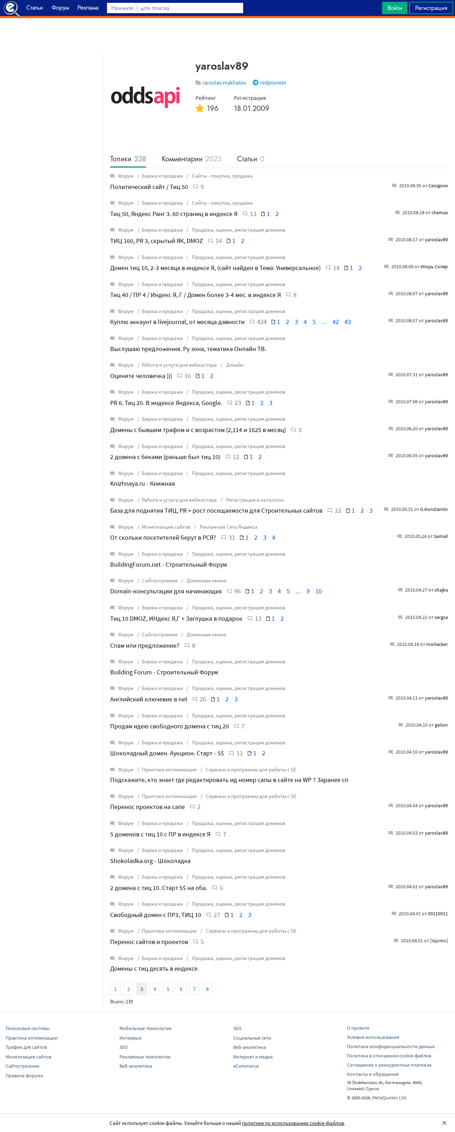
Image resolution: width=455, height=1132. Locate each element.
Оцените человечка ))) (141, 376)
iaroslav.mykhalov (224, 82)
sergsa (441, 617)
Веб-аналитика (135, 1066)
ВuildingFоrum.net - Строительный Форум (168, 564)
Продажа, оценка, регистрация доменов (238, 229)
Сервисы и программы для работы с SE (250, 769)
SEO (123, 1047)
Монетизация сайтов (166, 526)
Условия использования (373, 1037)
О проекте (358, 1028)
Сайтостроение (159, 580)
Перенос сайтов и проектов (149, 942)
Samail (441, 536)
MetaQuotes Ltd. (389, 1097)
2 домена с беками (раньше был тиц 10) (165, 457)
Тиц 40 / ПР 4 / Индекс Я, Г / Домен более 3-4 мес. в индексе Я (195, 295)
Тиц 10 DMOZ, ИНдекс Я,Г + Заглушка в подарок (176, 618)
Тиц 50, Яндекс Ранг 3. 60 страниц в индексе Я (173, 214)
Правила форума (24, 1075)
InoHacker (437, 644)
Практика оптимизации (169, 769)
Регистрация (431, 8)
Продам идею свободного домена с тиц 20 (169, 726)
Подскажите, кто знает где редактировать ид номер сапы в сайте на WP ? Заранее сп (229, 780)
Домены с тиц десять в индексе (154, 968)
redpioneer (273, 82)
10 (318, 591)
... (324, 321)
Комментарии (191, 159)
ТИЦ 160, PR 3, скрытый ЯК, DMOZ (156, 241)
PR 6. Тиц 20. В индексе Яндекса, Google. (166, 403)
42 (335, 321)
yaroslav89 (436, 239)
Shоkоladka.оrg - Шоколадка (150, 861)
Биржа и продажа (162, 175)
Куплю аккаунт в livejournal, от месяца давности (177, 322)
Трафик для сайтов (26, 1047)
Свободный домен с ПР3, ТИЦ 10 (155, 915)
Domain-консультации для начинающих (166, 591)
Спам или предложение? (145, 645)
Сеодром (438, 185)
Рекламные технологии (145, 1056)
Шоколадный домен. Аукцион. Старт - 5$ (167, 753)
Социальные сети (252, 1038)
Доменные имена (206, 580)
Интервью (130, 1038)
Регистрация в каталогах (254, 499)
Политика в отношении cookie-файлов (389, 1055)
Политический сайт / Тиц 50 (149, 187)
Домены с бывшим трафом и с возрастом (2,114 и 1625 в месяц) (198, 430)
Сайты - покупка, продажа (222, 175)
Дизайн (234, 364)
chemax (440, 212)
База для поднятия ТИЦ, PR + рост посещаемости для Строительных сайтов (216, 510)
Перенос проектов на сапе (147, 807)
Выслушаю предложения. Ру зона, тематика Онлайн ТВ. (188, 349)
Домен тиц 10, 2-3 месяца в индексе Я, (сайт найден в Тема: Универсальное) (215, 268)
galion (441, 725)
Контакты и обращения (372, 1074)
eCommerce (246, 1066)
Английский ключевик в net (148, 699)
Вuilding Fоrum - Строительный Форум (164, 672)
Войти (394, 8)
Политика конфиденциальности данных (391, 1046)
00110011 (438, 913)
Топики (128, 159)
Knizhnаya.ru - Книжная (142, 483)
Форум (126, 175)
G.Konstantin (434, 509)
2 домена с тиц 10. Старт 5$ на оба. (158, 888)
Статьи (250, 159)
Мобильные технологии (145, 1028)
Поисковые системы (27, 1028)
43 (347, 321)
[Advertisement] (227, 36)
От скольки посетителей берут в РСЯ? (163, 537)
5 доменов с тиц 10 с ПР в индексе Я (160, 834)
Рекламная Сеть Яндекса (228, 526)
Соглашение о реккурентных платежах (389, 1065)
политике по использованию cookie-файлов (293, 1123)
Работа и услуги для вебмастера (179, 364)
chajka (441, 590)
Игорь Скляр (434, 266)
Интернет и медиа (253, 1056)
